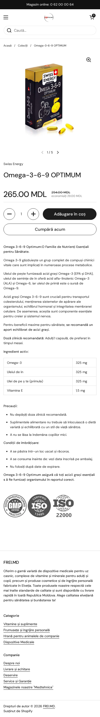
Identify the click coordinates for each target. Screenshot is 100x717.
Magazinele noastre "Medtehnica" (28, 687)
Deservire (10, 675)
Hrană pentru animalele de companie (31, 636)
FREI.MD (49, 706)
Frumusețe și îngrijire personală (26, 630)
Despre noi (11, 663)
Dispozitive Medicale (18, 642)
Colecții (23, 45)
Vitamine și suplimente (20, 624)
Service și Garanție (17, 681)
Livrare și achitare (16, 669)
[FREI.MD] (48, 17)
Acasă (7, 45)
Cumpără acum (50, 229)
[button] (92, 17)
